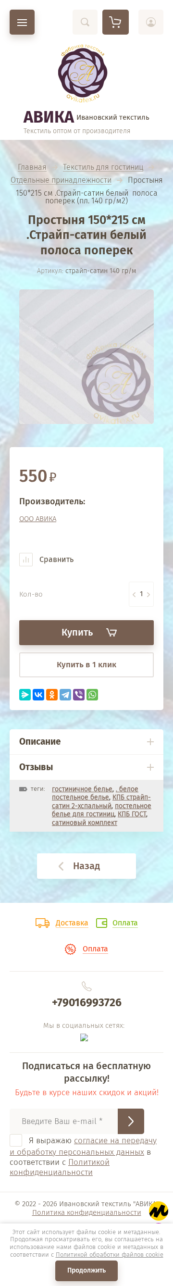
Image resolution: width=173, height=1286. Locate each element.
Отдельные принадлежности (61, 180)
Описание (40, 741)
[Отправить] (131, 1121)
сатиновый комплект (84, 823)
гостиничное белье (82, 789)
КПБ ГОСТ (132, 814)
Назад (86, 866)
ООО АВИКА (37, 518)
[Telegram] (65, 694)
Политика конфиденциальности (86, 1212)
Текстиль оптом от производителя (77, 131)
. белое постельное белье (95, 793)
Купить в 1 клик (86, 665)
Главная (32, 167)
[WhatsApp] (92, 694)
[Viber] (79, 694)
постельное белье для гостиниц (101, 810)
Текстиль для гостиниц (103, 167)
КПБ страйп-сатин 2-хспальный (101, 801)
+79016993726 (87, 1002)
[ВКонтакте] (38, 694)
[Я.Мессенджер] (25, 694)
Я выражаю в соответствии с (83, 1156)
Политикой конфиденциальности (60, 1167)
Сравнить (55, 559)
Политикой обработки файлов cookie (109, 1254)
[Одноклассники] (52, 694)
